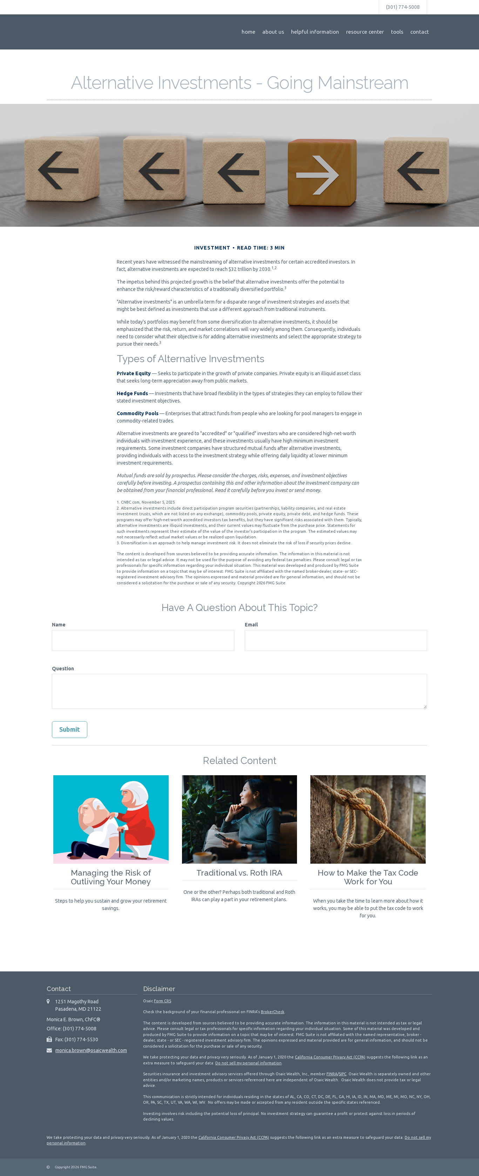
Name (59, 624)
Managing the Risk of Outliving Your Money (111, 877)
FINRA (331, 1074)
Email (251, 624)
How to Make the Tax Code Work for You (368, 877)
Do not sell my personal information (248, 1063)
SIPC (342, 1074)
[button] (273, 31)
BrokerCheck (272, 1012)
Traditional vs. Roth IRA (239, 872)
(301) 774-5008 (403, 7)
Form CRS (162, 1001)
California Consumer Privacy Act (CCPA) (330, 1057)
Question (63, 668)
